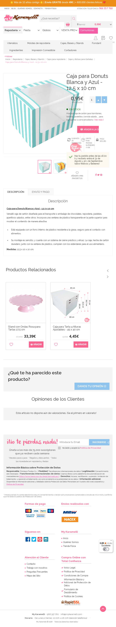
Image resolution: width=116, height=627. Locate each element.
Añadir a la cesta (91, 129)
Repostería (11, 30)
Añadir (37, 344)
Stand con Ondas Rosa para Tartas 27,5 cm (24, 328)
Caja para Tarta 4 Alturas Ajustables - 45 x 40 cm (67, 328)
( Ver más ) (99, 120)
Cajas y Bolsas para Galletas (80, 59)
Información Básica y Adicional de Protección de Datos (77, 582)
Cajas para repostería (56, 59)
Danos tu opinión (91, 386)
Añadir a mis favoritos (77, 177)
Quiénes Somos (25, 9)
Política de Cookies (73, 596)
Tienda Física (50, 9)
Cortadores (70, 50)
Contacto (38, 9)
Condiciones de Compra (76, 575)
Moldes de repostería (38, 43)
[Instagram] (46, 539)
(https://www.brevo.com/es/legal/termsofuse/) (39, 476)
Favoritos (110, 42)
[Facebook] (28, 539)
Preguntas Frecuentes (37, 572)
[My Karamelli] (21, 18)
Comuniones (87, 30)
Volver (9, 56)
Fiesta (27, 30)
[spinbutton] (92, 99)
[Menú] (111, 541)
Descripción (15, 191)
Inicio (6, 9)
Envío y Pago (41, 191)
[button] (98, 99)
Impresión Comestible (43, 50)
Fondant (96, 43)
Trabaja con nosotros (37, 568)
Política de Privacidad (90, 448)
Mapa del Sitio (33, 575)
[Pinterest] (40, 539)
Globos (46, 30)
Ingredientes (16, 50)
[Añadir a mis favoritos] (11, 344)
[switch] (106, 549)
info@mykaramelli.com (71, 614)
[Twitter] (34, 539)
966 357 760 (106, 8)
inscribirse (99, 442)
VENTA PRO (68, 30)
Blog (13, 9)
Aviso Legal (69, 567)
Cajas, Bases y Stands (72, 43)
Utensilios (12, 43)
